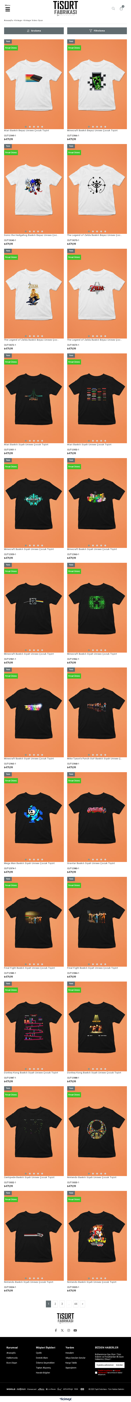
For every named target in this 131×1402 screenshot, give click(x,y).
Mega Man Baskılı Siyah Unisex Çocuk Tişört (29, 863)
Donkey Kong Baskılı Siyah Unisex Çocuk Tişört (31, 1072)
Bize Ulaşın (11, 1363)
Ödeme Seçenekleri (45, 1363)
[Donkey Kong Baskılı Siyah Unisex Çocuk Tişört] (34, 1026)
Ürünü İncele (49, 90)
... (69, 1304)
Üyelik (39, 1353)
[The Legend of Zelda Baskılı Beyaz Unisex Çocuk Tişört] (97, 189)
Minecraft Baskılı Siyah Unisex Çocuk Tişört (29, 549)
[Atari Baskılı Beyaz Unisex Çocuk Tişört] (34, 84)
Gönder (119, 1365)
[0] (120, 8)
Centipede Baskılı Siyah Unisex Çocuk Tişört (29, 1177)
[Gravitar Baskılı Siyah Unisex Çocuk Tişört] (97, 817)
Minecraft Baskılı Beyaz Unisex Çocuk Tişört (92, 130)
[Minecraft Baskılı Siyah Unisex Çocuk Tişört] (34, 503)
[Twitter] (62, 1330)
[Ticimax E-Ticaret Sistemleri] (66, 1399)
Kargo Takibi (71, 1363)
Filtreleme (99, 30)
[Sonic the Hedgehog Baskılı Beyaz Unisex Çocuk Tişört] (34, 189)
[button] (26, 126)
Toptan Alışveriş (43, 1368)
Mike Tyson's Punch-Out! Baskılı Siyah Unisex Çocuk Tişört (95, 758)
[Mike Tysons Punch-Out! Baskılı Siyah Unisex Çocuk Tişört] (97, 712)
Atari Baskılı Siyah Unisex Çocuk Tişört (26, 444)
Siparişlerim (71, 1368)
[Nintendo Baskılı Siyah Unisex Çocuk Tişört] (97, 1131)
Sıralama (36, 30)
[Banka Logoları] (45, 1389)
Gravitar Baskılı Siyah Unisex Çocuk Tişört (91, 863)
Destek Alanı (42, 1358)
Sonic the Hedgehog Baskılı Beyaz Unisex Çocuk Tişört (32, 235)
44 (75, 1304)
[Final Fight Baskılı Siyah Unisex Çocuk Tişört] (34, 922)
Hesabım (70, 1353)
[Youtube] (75, 1330)
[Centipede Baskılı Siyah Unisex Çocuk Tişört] (34, 1131)
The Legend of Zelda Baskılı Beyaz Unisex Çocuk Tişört (95, 235)
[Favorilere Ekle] (34, 90)
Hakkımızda (12, 1358)
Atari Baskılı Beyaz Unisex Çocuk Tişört (26, 130)
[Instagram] (69, 1330)
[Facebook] (56, 1330)
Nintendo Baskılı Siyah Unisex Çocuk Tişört (92, 1177)
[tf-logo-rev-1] (65, 1318)
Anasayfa (11, 1353)
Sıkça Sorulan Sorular (75, 1358)
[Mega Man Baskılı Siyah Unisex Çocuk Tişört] (34, 817)
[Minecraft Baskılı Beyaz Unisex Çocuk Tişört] (97, 84)
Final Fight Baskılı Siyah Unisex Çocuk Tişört (29, 968)
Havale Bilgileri (43, 1373)
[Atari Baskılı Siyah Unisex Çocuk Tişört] (34, 398)
